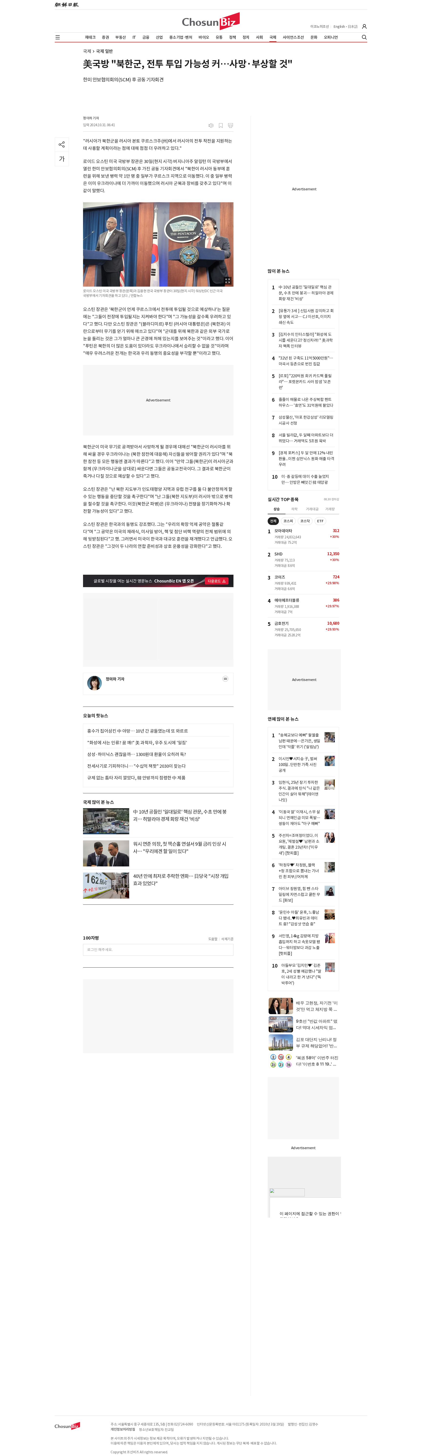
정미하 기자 (91, 118)
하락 (294, 509)
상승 (277, 509)
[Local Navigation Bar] (58, 37)
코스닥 (305, 521)
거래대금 (312, 509)
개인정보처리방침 (123, 1429)
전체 (273, 521)
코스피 (288, 521)
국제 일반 (104, 51)
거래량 (330, 509)
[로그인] (364, 26)
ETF (320, 521)
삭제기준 (227, 939)
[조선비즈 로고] (211, 21)
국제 (87, 51)
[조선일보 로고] (67, 4)
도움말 (213, 939)
